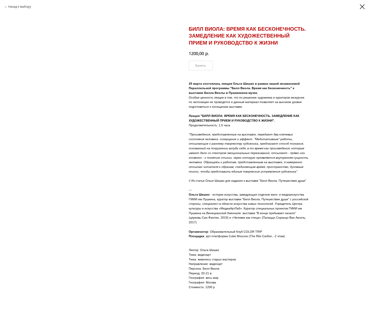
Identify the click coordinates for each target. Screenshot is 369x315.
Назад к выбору (19, 6)
